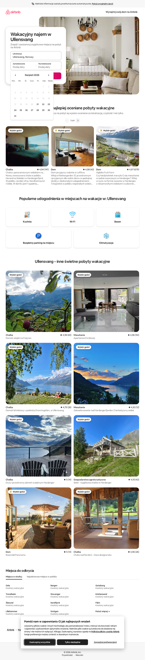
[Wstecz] (67, 120)
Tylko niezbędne (72, 642)
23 (49, 104)
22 (43, 104)
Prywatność (67, 655)
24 (15, 110)
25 (21, 110)
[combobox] (36, 57)
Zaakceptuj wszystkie (39, 642)
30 (49, 110)
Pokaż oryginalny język (102, 3)
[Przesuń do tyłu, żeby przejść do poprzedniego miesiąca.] (15, 75)
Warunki (79, 655)
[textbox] (23, 67)
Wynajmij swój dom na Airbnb (121, 11)
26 (26, 110)
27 (32, 110)
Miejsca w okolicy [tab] (14, 576)
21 (38, 104)
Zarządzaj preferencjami (105, 642)
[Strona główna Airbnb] (13, 11)
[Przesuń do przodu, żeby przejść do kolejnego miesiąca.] (48, 75)
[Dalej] (78, 120)
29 (43, 110)
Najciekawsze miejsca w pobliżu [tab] (42, 576)
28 (37, 110)
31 (15, 116)
